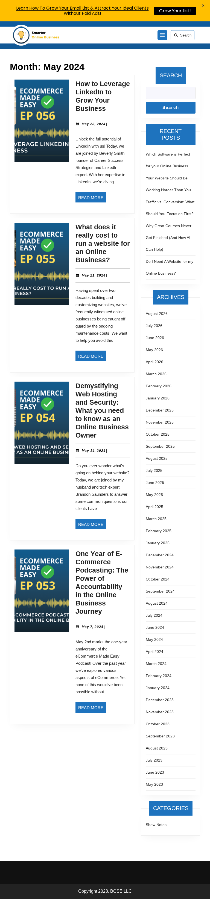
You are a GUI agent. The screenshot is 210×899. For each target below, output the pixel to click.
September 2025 (160, 446)
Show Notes (156, 824)
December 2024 (160, 555)
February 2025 (158, 531)
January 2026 (158, 398)
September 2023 (160, 736)
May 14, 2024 (94, 451)
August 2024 (157, 603)
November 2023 (160, 712)
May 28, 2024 (94, 124)
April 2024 (154, 651)
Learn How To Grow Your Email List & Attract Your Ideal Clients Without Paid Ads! (82, 10)
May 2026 (154, 350)
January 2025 (158, 543)
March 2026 (156, 374)
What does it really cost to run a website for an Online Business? (102, 243)
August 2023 (157, 748)
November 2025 (160, 422)
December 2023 (160, 700)
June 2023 (155, 772)
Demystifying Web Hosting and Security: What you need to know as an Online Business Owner (102, 410)
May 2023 (154, 784)
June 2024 (155, 627)
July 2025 (154, 470)
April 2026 (154, 362)
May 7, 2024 (92, 627)
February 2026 (158, 386)
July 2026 (154, 325)
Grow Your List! (175, 11)
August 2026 (157, 313)
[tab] (162, 35)
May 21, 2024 (94, 275)
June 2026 (155, 338)
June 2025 (155, 482)
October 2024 (158, 579)
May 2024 (154, 639)
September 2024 (160, 591)
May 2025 (154, 494)
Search (185, 35)
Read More (92, 199)
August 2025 (157, 458)
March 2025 (156, 519)
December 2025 (160, 410)
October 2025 (158, 434)
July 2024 (154, 615)
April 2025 (154, 507)
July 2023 (154, 760)
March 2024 (156, 663)
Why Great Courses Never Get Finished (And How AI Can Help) (168, 238)
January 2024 (158, 688)
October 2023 (158, 724)
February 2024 (158, 675)
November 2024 (160, 567)
